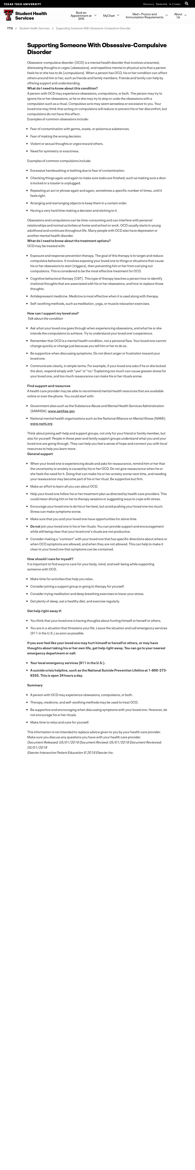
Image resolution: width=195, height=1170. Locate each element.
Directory (148, 4)
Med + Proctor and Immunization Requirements (144, 15)
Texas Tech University (22, 4)
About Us (178, 15)
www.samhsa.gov (61, 410)
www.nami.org (41, 423)
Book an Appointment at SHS (81, 15)
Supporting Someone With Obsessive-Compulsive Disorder (93, 28)
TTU (10, 28)
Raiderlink (161, 4)
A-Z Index (175, 4)
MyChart (109, 15)
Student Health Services (34, 28)
